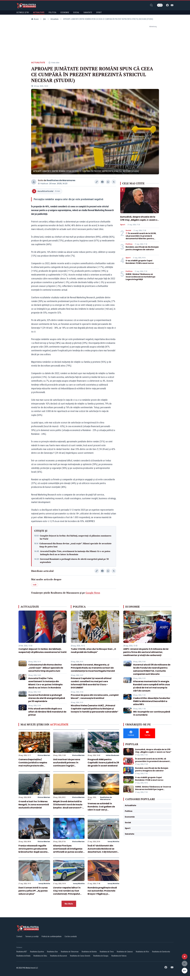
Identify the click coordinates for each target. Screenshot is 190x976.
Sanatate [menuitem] (87, 12)
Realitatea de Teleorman (70, 952)
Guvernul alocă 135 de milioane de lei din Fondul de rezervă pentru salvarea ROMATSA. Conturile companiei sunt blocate (151, 669)
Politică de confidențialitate (52, 936)
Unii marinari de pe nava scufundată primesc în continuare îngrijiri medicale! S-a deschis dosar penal (66, 765)
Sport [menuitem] (99, 12)
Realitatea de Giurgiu (100, 956)
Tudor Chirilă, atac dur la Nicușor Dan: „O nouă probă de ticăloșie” (93, 651)
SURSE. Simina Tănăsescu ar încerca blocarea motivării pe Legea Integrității (140, 277)
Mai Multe (69, 903)
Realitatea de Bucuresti (58, 956)
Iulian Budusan (112, 755)
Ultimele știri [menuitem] (22, 12)
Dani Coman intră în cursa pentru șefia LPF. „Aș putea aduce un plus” (33, 890)
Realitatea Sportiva (37, 952)
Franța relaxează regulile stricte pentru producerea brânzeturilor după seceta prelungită (32, 850)
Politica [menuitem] (52, 12)
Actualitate (55, 19)
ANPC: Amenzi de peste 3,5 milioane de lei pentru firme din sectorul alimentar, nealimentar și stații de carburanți (145, 652)
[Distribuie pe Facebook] (102, 182)
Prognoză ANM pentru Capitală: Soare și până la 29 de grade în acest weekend (103, 762)
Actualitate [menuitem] (38, 12)
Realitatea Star (52, 952)
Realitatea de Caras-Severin (80, 956)
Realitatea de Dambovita (161, 952)
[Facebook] (167, 5)
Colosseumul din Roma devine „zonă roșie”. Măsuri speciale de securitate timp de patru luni (75, 545)
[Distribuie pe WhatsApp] (108, 182)
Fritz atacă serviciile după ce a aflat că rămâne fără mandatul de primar (47, 711)
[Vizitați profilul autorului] (33, 181)
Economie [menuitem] (64, 12)
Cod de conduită (71, 936)
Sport (122, 225)
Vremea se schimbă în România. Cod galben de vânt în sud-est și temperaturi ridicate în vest (103, 808)
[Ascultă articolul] (184, 956)
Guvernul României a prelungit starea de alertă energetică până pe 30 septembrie (74, 561)
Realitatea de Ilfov (142, 952)
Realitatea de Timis (107, 952)
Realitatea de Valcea (118, 956)
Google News (93, 592)
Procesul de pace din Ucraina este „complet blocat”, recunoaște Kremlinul (95, 697)
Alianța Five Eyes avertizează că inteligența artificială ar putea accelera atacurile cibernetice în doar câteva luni (69, 852)
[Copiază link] (96, 182)
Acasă (36, 19)
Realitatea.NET (21, 952)
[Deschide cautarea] (151, 5)
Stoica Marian (44, 755)
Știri (44, 19)
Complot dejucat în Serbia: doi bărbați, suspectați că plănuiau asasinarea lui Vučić (75, 537)
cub (34, 584)
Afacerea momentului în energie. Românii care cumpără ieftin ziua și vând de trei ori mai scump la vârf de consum (151, 686)
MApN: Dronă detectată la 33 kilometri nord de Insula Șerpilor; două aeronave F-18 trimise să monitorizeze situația (69, 807)
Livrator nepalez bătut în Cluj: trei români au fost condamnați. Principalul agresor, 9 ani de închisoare (68, 892)
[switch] (160, 5)
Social (128, 230)
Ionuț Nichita (113, 841)
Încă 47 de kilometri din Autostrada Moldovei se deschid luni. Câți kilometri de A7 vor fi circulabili (102, 850)
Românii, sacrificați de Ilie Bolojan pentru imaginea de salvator (142, 248)
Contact (19, 936)
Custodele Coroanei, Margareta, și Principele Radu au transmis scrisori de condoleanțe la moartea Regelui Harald (93, 667)
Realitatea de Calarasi (125, 952)
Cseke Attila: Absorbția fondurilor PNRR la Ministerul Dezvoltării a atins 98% (151, 701)
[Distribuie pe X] (113, 182)
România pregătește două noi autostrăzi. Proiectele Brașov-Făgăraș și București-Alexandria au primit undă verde (102, 894)
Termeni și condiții (32, 936)
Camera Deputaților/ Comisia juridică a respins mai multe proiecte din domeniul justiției (32, 764)
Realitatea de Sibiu (40, 956)
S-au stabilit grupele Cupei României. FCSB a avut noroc (140, 261)
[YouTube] (172, 5)
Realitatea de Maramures (61, 180)
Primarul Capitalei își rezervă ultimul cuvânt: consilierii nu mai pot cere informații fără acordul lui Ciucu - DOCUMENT (91, 683)
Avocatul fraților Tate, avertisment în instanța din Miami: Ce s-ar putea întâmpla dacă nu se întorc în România (75, 553)
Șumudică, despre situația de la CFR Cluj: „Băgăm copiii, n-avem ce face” (139, 220)
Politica (129, 244)
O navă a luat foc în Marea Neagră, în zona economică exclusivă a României (33, 804)
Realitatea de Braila (23, 956)
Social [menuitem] (76, 12)
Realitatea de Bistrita (89, 952)
